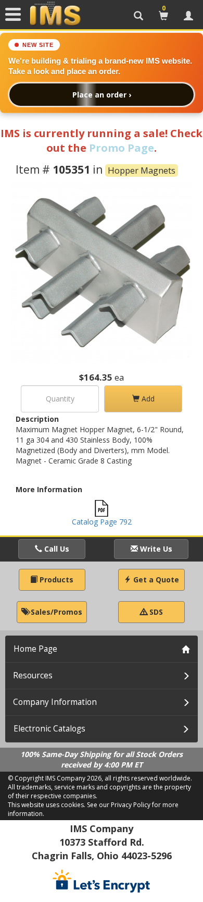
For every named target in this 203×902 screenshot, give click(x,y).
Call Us (55, 549)
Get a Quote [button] (155, 579)
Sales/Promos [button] (55, 612)
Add (147, 399)
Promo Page (121, 148)
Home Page (35, 648)
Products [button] (55, 579)
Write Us (155, 549)
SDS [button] (155, 612)
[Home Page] (55, 14)
